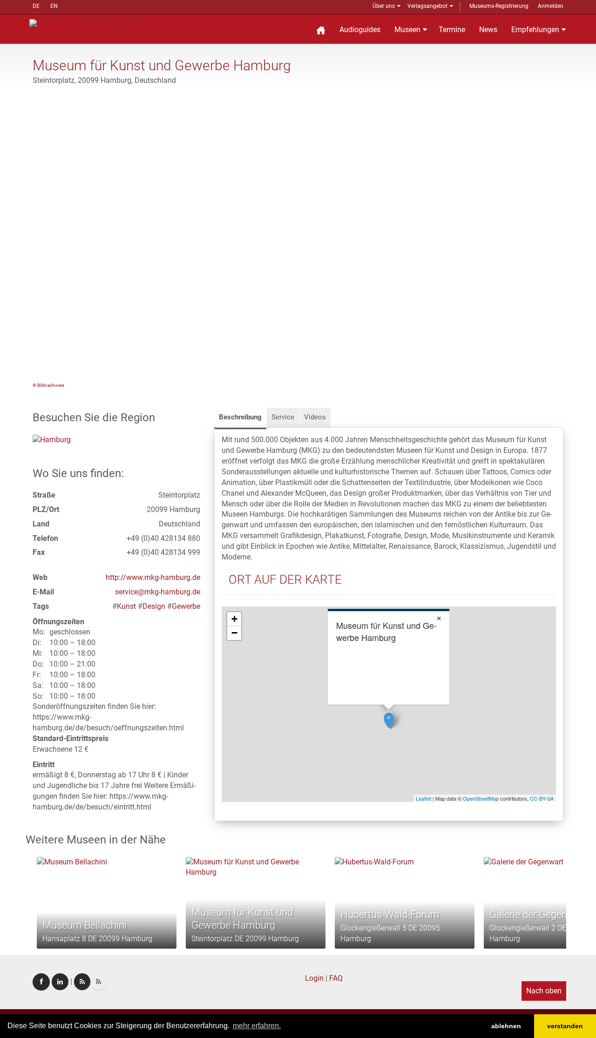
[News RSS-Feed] (98, 981)
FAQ (336, 978)
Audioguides (359, 29)
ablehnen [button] (506, 1026)
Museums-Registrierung (498, 6)
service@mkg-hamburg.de (157, 591)
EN (54, 6)
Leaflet (423, 798)
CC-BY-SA (542, 798)
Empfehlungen (535, 29)
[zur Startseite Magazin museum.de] (85, 22)
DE (36, 6)
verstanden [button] (565, 1026)
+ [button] (234, 619)
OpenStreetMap (481, 798)
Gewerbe (186, 606)
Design (153, 606)
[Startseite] (320, 29)
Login (314, 978)
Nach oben (544, 990)
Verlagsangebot (427, 6)
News (488, 29)
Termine (452, 29)
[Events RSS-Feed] (82, 981)
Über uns (383, 6)
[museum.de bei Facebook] (41, 982)
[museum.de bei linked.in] (60, 981)
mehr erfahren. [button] (257, 1026)
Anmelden (550, 6)
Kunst (126, 606)
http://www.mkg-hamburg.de (153, 577)
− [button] (234, 633)
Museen (407, 29)
